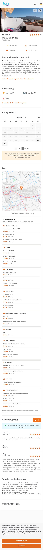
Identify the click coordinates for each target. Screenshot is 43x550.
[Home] (4, 6)
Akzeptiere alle (21, 541)
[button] (4, 117)
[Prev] (3, 20)
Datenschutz (5, 535)
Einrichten (21, 546)
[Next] (39, 20)
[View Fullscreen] (4, 180)
